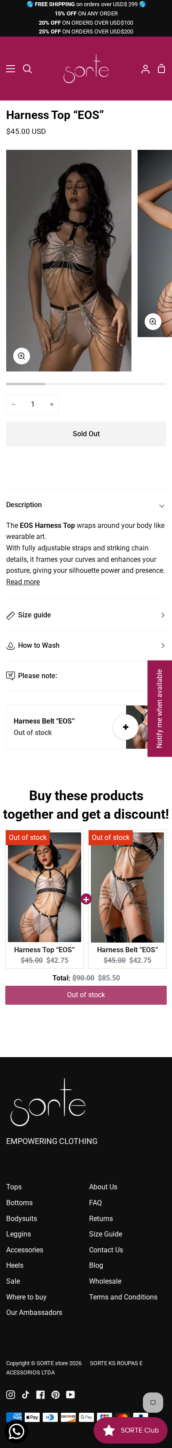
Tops (14, 1187)
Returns (101, 1218)
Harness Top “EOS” (44, 950)
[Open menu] (8, 69)
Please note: (37, 676)
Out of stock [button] (86, 995)
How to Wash (39, 645)
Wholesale (105, 1281)
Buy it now (86, 463)
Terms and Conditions (123, 1297)
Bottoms (19, 1203)
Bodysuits (21, 1218)
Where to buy (26, 1297)
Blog (96, 1265)
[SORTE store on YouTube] (70, 1394)
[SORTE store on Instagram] (10, 1394)
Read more (23, 582)
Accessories (24, 1250)
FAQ (95, 1203)
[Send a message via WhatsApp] (16, 1431)
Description (24, 505)
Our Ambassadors (34, 1312)
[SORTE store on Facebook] (40, 1394)
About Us (103, 1187)
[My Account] (142, 68)
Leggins (18, 1234)
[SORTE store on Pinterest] (55, 1394)
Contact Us (106, 1250)
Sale (13, 1281)
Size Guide (105, 1234)
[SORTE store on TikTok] (25, 1394)
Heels (14, 1265)
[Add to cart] (125, 727)
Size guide (34, 615)
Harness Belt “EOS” (127, 950)
